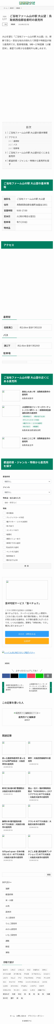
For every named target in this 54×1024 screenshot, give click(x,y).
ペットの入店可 (12, 551)
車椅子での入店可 (13, 543)
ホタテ (41, 986)
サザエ (20, 982)
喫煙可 (9, 534)
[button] (6, 676)
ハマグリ (33, 986)
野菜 (7, 946)
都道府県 (9, 894)
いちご (13, 970)
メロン (25, 990)
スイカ (44, 982)
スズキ (5, 986)
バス (15, 144)
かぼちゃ (36, 970)
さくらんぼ (7, 974)
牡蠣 (48, 994)
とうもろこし (36, 974)
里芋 (12, 998)
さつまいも (17, 974)
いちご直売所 (11, 934)
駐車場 (16, 148)
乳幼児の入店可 (12, 547)
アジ (19, 978)
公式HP (27, 641)
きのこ (44, 970)
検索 (49, 874)
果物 (7, 952)
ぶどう (5, 978)
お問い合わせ (21, 1016)
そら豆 (26, 974)
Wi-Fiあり (10, 526)
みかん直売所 (11, 929)
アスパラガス (28, 978)
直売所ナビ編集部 (27, 717)
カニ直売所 (10, 917)
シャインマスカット (32, 982)
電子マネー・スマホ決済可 (17, 521)
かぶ (28, 970)
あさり (5, 970)
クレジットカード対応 (15, 517)
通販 (7, 940)
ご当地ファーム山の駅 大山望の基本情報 (28, 132)
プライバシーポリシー (36, 1016)
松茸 (13, 994)
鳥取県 (13, 24)
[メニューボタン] (3, 3)
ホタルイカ (7, 990)
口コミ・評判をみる (27, 633)
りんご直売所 (11, 923)
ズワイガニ (14, 986)
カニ (4, 982)
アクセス (13, 137)
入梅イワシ (41, 990)
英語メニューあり (13, 538)
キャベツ (12, 982)
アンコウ (47, 978)
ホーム (12, 1016)
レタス (32, 990)
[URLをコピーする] (48, 676)
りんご (13, 978)
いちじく (21, 970)
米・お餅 (9, 900)
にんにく (47, 974)
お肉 (7, 906)
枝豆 (19, 994)
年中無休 (9, 513)
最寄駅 (16, 141)
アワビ (38, 978)
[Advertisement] (27, 86)
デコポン (24, 986)
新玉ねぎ (6, 994)
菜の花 (5, 998)
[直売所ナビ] (27, 3)
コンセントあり (12, 530)
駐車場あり (10, 556)
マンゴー (17, 990)
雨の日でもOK (12, 560)
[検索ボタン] (51, 3)
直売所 (8, 911)
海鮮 (7, 888)
